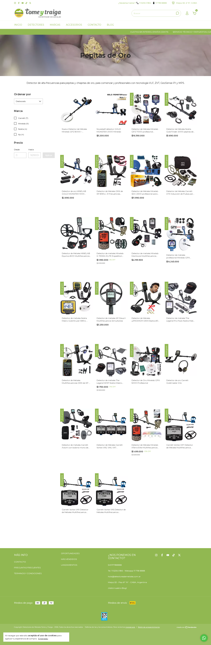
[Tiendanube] (186, 627)
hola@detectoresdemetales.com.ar (124, 576)
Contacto (94, 24)
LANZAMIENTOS (69, 565)
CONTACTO (20, 562)
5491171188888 (115, 565)
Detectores (36, 24)
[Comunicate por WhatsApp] (204, 638)
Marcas (55, 24)
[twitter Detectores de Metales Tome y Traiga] (30, 3)
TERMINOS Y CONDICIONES (28, 573)
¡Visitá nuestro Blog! (117, 588)
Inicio (18, 24)
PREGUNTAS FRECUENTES (27, 567)
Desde (17, 149)
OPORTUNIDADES (70, 553)
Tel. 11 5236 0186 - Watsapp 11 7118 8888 (126, 570)
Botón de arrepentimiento (149, 627)
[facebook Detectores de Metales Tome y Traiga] (19, 3)
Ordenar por (22, 94)
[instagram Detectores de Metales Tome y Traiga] (15, 3)
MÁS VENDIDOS (69, 559)
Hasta (31, 149)
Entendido (43, 638)
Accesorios (74, 24)
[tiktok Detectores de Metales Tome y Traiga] (26, 3)
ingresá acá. (130, 627)
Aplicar (48, 155)
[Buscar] (177, 13)
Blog (110, 24)
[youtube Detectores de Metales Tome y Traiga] (23, 3)
